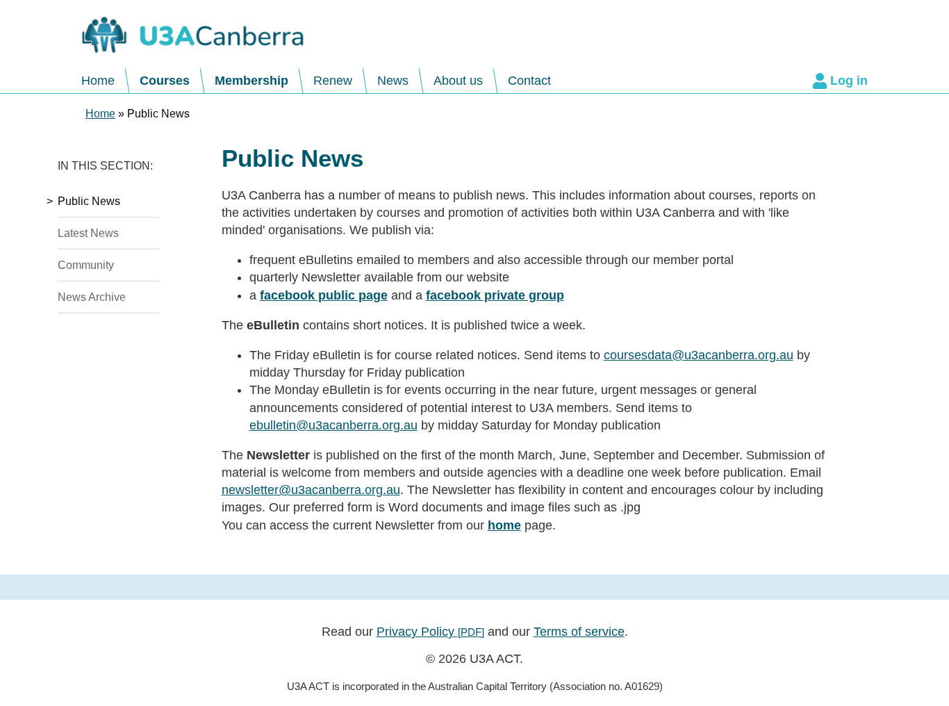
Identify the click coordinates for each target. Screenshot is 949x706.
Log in (849, 81)
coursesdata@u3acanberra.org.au (698, 355)
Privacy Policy (430, 632)
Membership (251, 81)
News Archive (92, 296)
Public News (89, 201)
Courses (165, 81)
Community (86, 264)
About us (458, 81)
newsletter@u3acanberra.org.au (311, 490)
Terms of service (579, 632)
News (393, 81)
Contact (529, 81)
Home (98, 81)
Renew (332, 81)
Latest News (88, 233)
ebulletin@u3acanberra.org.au (333, 425)
